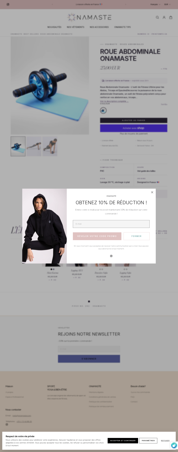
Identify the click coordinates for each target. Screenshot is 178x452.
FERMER (137, 236)
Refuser (165, 441)
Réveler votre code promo (97, 236)
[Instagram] (111, 256)
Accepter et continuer (123, 441)
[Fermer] (152, 192)
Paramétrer (148, 441)
